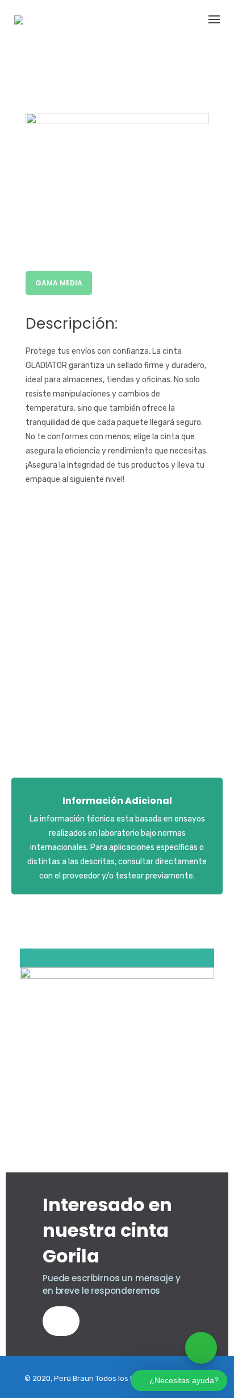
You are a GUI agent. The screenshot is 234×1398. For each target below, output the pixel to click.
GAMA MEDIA (58, 283)
